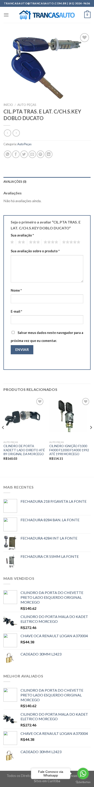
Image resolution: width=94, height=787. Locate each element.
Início (8, 105)
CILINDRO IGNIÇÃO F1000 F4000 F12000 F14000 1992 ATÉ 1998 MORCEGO (69, 450)
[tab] (47, 181)
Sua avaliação (22, 235)
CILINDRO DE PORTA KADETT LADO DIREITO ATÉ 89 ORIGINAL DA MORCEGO (24, 450)
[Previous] (3, 436)
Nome (16, 290)
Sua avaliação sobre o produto (35, 251)
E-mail (16, 311)
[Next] (91, 436)
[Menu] (6, 14)
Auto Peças (26, 105)
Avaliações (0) (14, 181)
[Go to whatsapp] (83, 773)
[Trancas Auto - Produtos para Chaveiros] (47, 14)
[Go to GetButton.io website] (83, 782)
